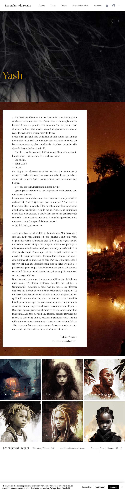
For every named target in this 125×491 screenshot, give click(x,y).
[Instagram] (117, 448)
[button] (107, 5)
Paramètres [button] (86, 487)
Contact (111, 448)
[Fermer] (122, 487)
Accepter (113, 487)
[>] (113, 5)
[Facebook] (121, 448)
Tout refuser (100, 487)
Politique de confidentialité (60, 488)
